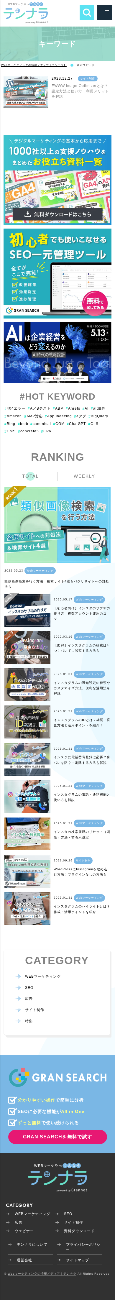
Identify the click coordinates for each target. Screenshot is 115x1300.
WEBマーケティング (43, 976)
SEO (29, 988)
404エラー (14, 408)
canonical (40, 424)
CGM (59, 424)
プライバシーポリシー (83, 1247)
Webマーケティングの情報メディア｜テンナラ (42, 1273)
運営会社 (24, 1260)
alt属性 (98, 408)
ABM (58, 408)
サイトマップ (77, 1260)
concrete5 (28, 431)
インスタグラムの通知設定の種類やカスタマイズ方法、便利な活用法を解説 (82, 688)
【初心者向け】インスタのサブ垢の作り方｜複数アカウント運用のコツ (82, 613)
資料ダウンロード (79, 1231)
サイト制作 (87, 78)
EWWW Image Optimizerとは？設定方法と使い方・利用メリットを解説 (80, 91)
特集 (29, 1021)
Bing (9, 424)
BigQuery (98, 416)
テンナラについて (32, 1244)
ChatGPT (76, 424)
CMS (10, 431)
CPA (46, 431)
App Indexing (58, 416)
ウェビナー (24, 1231)
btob (23, 424)
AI (85, 408)
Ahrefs (73, 408)
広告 (29, 999)
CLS (93, 424)
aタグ (80, 416)
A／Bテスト (39, 408)
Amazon (13, 416)
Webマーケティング (40, 570)
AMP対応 (33, 416)
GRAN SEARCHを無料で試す (57, 1136)
